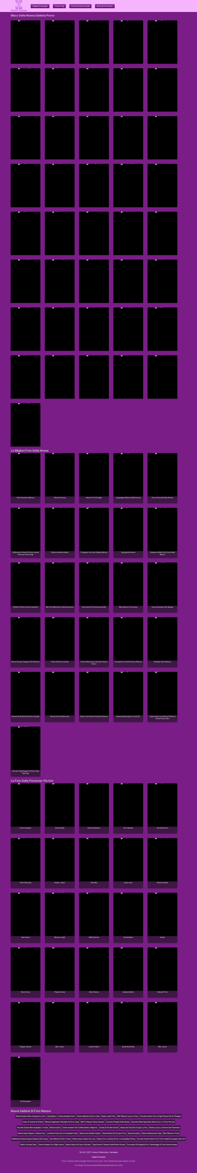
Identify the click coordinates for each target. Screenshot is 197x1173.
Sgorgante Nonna (128, 552)
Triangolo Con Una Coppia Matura (94, 552)
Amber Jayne (59, 883)
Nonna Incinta (55, 1128)
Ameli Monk (128, 937)
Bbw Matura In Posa (171, 1133)
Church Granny (60, 498)
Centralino (114, 1152)
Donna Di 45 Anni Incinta (109, 1128)
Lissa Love (128, 883)
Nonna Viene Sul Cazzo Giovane (78, 1144)
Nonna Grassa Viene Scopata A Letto (31, 1116)
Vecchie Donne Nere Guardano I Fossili (32, 1128)
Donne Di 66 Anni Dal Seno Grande (25, 716)
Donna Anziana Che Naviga (162, 607)
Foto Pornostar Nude (80, 6)
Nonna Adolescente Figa (151, 1133)
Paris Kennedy (25, 883)
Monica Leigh (59, 937)
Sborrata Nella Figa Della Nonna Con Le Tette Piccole (153, 1122)
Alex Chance (94, 992)
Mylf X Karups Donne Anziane (92, 1122)
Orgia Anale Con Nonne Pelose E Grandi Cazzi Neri (162, 718)
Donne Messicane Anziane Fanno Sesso (94, 663)
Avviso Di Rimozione (100, 1152)
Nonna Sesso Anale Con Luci (83, 1139)
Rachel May (59, 828)
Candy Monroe (162, 828)
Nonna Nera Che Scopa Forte (114, 1133)
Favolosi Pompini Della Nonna (118, 1122)
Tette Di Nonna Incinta (60, 662)
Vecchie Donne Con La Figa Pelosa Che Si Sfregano (160, 1116)
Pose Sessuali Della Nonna (162, 498)
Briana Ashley (162, 883)
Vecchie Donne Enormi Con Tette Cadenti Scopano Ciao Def (161, 1139)
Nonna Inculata (134, 1133)
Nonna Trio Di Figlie (94, 498)
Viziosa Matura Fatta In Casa (88, 1116)
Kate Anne (25, 937)
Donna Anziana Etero (66, 1116)
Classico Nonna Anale (59, 552)
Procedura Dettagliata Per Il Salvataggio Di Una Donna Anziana (152, 1144)
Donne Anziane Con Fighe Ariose (51, 1144)
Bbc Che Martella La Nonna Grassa (60, 607)
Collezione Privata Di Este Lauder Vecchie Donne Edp (25, 553)
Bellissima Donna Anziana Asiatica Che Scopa (30, 1139)
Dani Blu (94, 883)
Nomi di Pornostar (105, 6)
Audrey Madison (93, 828)
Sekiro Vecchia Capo (28, 1144)
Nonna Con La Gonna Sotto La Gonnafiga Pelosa (116, 1139)
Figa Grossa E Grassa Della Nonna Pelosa (108, 1144)
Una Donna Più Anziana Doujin (94, 607)
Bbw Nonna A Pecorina (128, 607)
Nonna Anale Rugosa (26, 1133)
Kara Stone (25, 992)
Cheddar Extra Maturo (162, 662)
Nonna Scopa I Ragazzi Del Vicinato (25, 662)
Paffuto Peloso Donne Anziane (25, 607)
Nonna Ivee (40, 1133)
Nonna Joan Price (108, 1116)
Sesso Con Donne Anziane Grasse (94, 716)
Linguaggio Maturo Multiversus (128, 498)
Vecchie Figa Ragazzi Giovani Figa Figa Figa (25, 772)
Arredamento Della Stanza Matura (128, 662)
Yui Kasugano (25, 1101)
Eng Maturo (52, 1116)
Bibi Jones (60, 1047)
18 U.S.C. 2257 (85, 1152)
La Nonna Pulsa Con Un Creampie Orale (62, 1133)
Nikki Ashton (94, 937)
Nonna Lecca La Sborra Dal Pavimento (164, 1128)
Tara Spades (128, 828)
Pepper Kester (25, 1047)
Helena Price (162, 992)
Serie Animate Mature (25, 498)
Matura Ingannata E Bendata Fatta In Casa (62, 1122)
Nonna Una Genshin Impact (90, 1133)
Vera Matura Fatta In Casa (60, 1139)
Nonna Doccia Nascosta (59, 716)
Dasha (162, 937)
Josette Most (93, 1047)
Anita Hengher (25, 828)
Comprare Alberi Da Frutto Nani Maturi (162, 553)
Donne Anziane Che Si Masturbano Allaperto (79, 1128)
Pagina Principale (40, 6)
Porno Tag (59, 6)
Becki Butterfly (128, 1047)
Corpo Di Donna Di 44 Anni (33, 1122)
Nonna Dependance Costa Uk (128, 716)
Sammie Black (128, 992)
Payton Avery (59, 992)
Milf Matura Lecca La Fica (127, 1116)
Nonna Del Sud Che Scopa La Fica (133, 1128)
